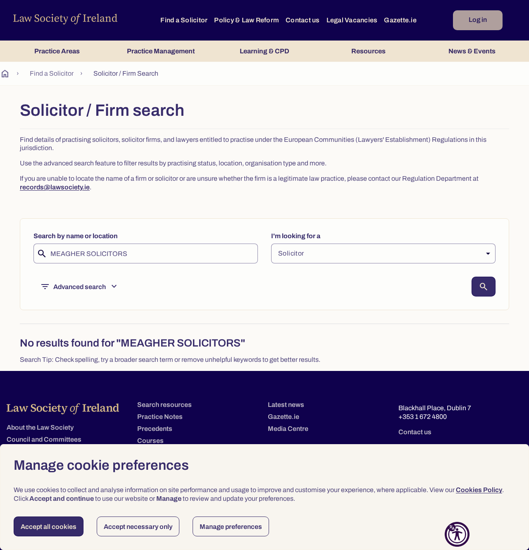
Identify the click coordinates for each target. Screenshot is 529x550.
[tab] (57, 51)
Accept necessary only (138, 526)
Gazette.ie (400, 20)
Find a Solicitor (183, 20)
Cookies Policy (479, 489)
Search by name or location (75, 235)
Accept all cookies (48, 526)
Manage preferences (231, 526)
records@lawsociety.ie (55, 187)
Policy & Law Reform (246, 20)
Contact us (303, 20)
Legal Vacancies (352, 20)
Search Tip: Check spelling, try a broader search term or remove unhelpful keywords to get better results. (170, 359)
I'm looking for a (295, 235)
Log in (478, 19)
